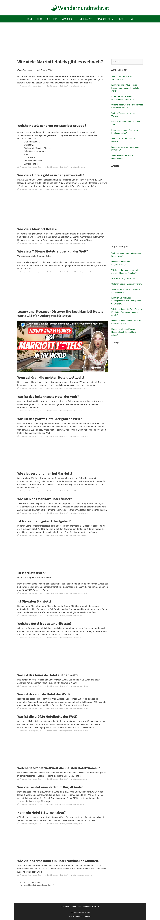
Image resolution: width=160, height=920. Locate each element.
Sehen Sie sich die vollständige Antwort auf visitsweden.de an (66, 708)
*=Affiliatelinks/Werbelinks (80, 912)
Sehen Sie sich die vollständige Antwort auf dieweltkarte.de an (66, 686)
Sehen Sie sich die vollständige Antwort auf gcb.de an (63, 615)
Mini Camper (86, 19)
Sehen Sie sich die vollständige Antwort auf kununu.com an (65, 491)
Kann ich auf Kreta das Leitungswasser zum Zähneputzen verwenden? (126, 301)
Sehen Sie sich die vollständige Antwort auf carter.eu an (64, 638)
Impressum (64, 906)
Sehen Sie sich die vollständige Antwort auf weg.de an (63, 823)
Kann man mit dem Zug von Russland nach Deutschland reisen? (123, 332)
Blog (39, 19)
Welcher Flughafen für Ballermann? (33, 882)
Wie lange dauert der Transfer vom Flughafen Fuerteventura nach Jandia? (126, 312)
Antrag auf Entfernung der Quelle (31, 86)
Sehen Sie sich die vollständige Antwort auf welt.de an (63, 411)
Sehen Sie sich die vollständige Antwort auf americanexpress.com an (68, 875)
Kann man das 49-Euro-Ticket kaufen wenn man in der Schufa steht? (125, 88)
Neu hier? (52, 19)
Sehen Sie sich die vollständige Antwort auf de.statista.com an (66, 189)
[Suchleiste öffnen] (132, 18)
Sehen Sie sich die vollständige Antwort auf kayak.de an (64, 804)
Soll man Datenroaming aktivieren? (126, 284)
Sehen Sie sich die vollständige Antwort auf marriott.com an (65, 86)
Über (120, 19)
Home (29, 19)
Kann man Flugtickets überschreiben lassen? (37, 885)
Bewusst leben (105, 19)
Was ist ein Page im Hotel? (123, 278)
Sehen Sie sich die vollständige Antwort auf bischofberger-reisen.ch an (69, 272)
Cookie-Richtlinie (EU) (91, 906)
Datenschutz (76, 906)
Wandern (67, 19)
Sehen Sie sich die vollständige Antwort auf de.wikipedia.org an (66, 436)
